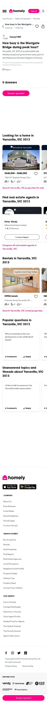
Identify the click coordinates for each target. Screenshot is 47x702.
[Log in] (43, 11)
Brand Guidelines (10, 516)
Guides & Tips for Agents (13, 621)
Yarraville (36, 18)
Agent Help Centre (11, 635)
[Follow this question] (37, 26)
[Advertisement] (23, 3)
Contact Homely (10, 525)
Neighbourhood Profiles (13, 568)
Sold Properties (9, 549)
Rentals (6, 544)
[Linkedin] (25, 652)
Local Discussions (10, 563)
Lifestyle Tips (9, 578)
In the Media (8, 511)
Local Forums (7, 18)
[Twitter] (19, 652)
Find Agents (8, 554)
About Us (7, 501)
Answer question (16, 93)
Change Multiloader (12, 607)
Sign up (34, 11)
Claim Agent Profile (11, 616)
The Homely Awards (12, 631)
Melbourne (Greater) (22, 18)
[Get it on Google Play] (27, 486)
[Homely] (23, 477)
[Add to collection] (36, 174)
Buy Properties (9, 539)
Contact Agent (22, 237)
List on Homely (9, 602)
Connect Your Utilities (12, 588)
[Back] (3, 26)
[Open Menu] (5, 11)
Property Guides (10, 573)
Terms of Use (27, 666)
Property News (9, 583)
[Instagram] (12, 652)
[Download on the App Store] (11, 486)
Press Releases (9, 506)
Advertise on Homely (12, 611)
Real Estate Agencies (12, 559)
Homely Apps (9, 520)
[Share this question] (43, 26)
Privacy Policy (11, 666)
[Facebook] (6, 652)
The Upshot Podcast (12, 626)
